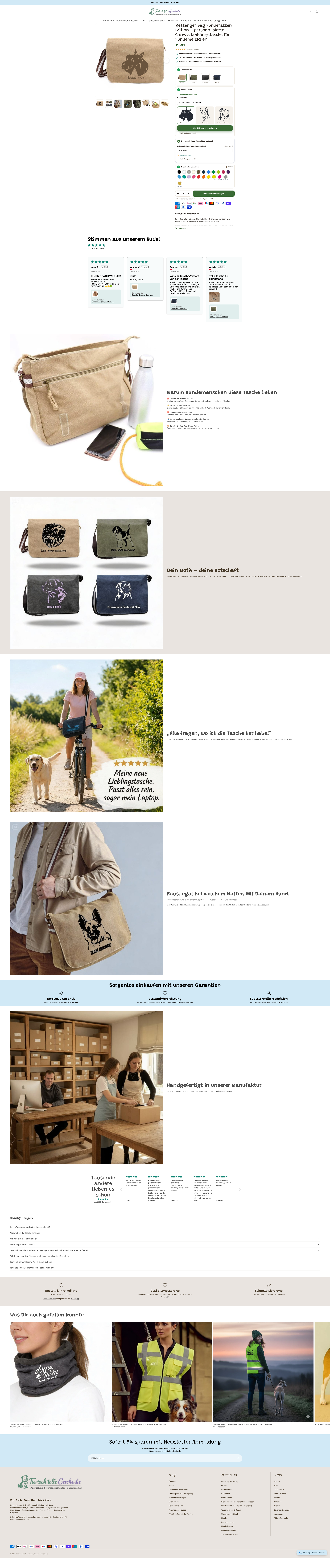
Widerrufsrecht (280, 1494)
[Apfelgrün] (218, 172)
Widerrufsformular (281, 1518)
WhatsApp (75, 1299)
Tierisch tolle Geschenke (24, 1554)
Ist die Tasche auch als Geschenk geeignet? (30, 1227)
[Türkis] (184, 177)
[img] (103, 1199)
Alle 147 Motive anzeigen (204, 128)
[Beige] (194, 172)
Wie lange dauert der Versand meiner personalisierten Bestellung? (40, 1256)
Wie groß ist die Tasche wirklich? (25, 1233)
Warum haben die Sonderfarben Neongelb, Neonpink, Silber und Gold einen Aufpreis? (49, 1250)
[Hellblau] (179, 177)
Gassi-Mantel (226, 1498)
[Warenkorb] (317, 11)
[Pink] (194, 177)
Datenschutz (279, 1490)
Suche (171, 1485)
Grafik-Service (174, 1502)
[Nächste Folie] (317, 1375)
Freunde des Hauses (177, 1510)
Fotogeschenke (227, 1522)
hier (167, 1297)
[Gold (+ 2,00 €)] (180, 183)
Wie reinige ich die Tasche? (22, 1244)
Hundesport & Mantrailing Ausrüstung (236, 1506)
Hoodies (224, 1518)
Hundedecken (227, 1526)
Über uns (172, 1481)
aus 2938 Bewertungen (103, 1202)
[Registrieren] (238, 1458)
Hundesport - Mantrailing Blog (181, 1494)
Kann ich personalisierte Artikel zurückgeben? (31, 1262)
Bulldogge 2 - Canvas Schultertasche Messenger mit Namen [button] (221, 317)
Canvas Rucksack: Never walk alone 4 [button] (102, 302)
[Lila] (228, 172)
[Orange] (204, 177)
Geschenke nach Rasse (178, 1490)
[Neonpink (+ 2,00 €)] (220, 177)
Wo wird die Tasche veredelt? (23, 1239)
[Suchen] (311, 11)
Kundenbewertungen (177, 1498)
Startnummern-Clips (229, 1534)
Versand (277, 1498)
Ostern (224, 1485)
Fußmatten (225, 1494)
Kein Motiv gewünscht (188, 133)
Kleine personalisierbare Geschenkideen (237, 1502)
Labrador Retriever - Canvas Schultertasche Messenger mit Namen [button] (180, 309)
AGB (276, 1485)
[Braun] (199, 172)
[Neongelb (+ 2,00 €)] (214, 177)
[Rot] (199, 177)
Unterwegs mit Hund (229, 1514)
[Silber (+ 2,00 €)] (226, 177)
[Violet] (189, 177)
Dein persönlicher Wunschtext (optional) (191, 146)
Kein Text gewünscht (188, 159)
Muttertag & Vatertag (229, 1481)
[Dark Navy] (204, 172)
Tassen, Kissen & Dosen (231, 1510)
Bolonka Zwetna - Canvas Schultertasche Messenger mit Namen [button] (142, 295)
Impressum (278, 1514)
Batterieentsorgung (281, 1510)
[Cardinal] (223, 172)
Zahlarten (278, 1502)
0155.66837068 (49, 1299)
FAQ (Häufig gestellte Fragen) (181, 1514)
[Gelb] (209, 177)
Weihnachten (226, 1490)
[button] (95, 294)
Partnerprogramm (176, 1506)
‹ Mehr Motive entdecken (187, 95)
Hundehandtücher (228, 1530)
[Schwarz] (179, 172)
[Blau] (209, 172)
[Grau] (189, 172)
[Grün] (213, 172)
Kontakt (277, 1481)
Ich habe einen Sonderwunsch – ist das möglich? (32, 1268)
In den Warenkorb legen (213, 193)
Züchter (277, 1506)
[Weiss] (184, 172)
